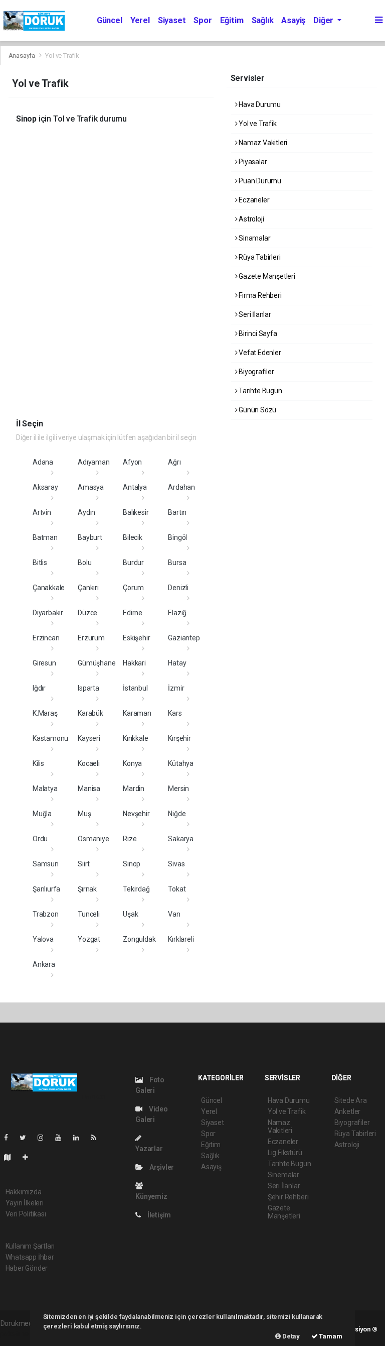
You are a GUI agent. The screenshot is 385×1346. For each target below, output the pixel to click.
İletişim (158, 1215)
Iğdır (39, 688)
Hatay (177, 663)
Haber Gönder (27, 1268)
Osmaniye (93, 839)
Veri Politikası (26, 1214)
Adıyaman (93, 462)
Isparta (88, 688)
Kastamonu (50, 738)
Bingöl (177, 537)
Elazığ (177, 613)
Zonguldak (139, 939)
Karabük (90, 713)
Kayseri (89, 738)
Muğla (42, 814)
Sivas (176, 864)
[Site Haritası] (11, 1157)
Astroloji (250, 219)
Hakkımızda (24, 1192)
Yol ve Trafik (256, 124)
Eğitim (232, 20)
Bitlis (40, 562)
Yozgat (89, 939)
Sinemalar (283, 1175)
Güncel (109, 20)
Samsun (46, 864)
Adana (43, 462)
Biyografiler (255, 372)
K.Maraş (45, 713)
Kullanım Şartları (30, 1246)
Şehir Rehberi (288, 1197)
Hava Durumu (259, 104)
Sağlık (263, 20)
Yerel (140, 20)
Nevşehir (136, 814)
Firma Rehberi (259, 295)
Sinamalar (253, 238)
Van (174, 914)
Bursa (177, 562)
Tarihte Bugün (259, 391)
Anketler (347, 1111)
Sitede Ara (350, 1100)
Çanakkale (49, 588)
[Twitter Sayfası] (27, 1138)
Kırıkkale (135, 738)
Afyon (132, 462)
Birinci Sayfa (257, 333)
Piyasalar (252, 162)
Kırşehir (179, 738)
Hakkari (134, 663)
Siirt (84, 864)
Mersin (178, 788)
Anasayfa (23, 55)
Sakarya (181, 839)
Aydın (86, 512)
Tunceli (89, 914)
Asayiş (293, 20)
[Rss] (97, 1138)
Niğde (176, 814)
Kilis (38, 763)
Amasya (91, 487)
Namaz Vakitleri (262, 143)
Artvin (42, 512)
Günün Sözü (256, 410)
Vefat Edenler (259, 353)
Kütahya (181, 763)
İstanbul (135, 688)
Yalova (43, 939)
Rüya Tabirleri (258, 257)
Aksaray (45, 487)
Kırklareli (181, 939)
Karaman (137, 713)
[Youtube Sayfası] (62, 1138)
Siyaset (172, 20)
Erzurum (91, 638)
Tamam (330, 1336)
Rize (129, 839)
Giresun (44, 663)
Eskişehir (136, 638)
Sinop (131, 864)
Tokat (176, 889)
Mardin (133, 788)
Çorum (133, 588)
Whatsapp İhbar (30, 1257)
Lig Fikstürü (285, 1153)
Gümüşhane (96, 663)
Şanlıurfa (46, 889)
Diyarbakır (48, 613)
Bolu (84, 562)
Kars (174, 713)
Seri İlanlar (254, 314)
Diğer (324, 20)
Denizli (178, 588)
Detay (290, 1336)
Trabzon (46, 914)
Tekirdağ (136, 889)
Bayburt (90, 537)
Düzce (87, 613)
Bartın (177, 512)
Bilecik (132, 537)
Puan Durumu (259, 181)
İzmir (176, 688)
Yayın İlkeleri (25, 1203)
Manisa (89, 788)
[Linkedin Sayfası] (80, 1138)
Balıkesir (135, 512)
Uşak (130, 914)
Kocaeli (89, 763)
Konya (132, 763)
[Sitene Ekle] (29, 1157)
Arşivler (161, 1167)
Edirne (132, 613)
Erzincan (46, 638)
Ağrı (174, 462)
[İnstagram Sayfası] (45, 1138)
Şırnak (87, 889)
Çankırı (88, 588)
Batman (45, 537)
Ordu (40, 839)
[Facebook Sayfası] (10, 1138)
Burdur (133, 562)
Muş (84, 814)
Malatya (45, 788)
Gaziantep (184, 638)
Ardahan (181, 487)
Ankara (44, 964)
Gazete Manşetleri (266, 276)
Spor (203, 20)
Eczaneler (253, 200)
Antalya (135, 487)
